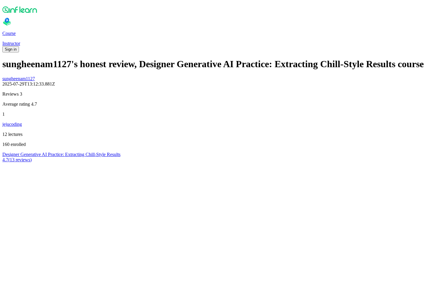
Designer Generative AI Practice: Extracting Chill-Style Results (61, 154)
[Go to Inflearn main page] (217, 9)
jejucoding (12, 124)
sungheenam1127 (18, 78)
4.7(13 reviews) (17, 159)
